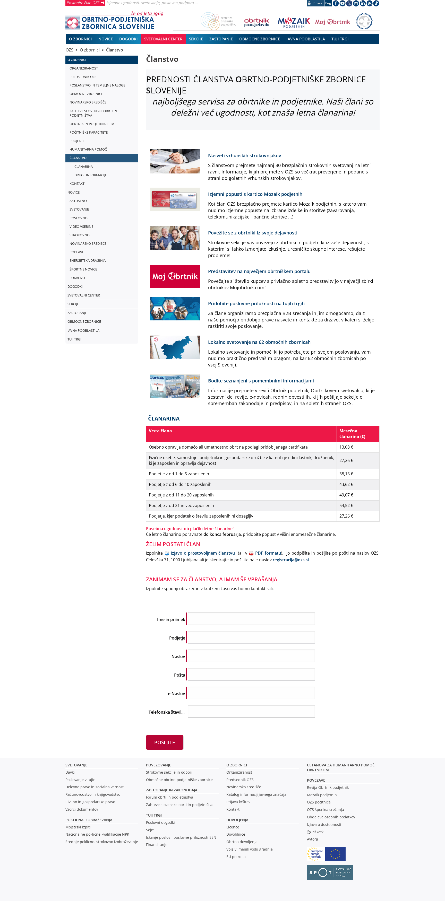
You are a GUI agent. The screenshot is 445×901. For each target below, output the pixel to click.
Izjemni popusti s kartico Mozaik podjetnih (255, 194)
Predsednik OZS (240, 779)
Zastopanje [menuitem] (221, 38)
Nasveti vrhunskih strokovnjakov (244, 155)
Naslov (178, 656)
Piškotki (318, 831)
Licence (232, 827)
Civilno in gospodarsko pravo (90, 801)
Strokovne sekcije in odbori (169, 772)
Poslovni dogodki (160, 822)
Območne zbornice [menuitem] (259, 38)
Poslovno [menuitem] (79, 218)
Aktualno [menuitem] (78, 200)
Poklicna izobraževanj (87, 819)
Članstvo (114, 50)
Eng (328, 3)
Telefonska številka (167, 712)
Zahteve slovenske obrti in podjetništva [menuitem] (93, 113)
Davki (70, 772)
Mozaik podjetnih (322, 794)
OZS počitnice (319, 802)
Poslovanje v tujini (81, 779)
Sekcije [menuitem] (196, 38)
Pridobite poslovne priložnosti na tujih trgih (256, 303)
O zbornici (90, 50)
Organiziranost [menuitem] (84, 68)
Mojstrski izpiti (78, 827)
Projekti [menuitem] (77, 140)
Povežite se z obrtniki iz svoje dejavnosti (252, 232)
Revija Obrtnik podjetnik (328, 787)
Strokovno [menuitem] (80, 235)
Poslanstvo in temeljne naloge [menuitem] (97, 85)
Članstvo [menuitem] (78, 157)
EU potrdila (236, 856)
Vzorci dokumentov (81, 809)
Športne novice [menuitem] (83, 269)
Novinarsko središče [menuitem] (88, 102)
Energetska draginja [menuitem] (88, 260)
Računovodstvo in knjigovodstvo (92, 794)
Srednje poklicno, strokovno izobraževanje (101, 841)
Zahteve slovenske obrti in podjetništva (179, 804)
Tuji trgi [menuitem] (340, 38)
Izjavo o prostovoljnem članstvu (203, 553)
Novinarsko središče (243, 786)
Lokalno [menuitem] (77, 277)
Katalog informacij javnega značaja (256, 794)
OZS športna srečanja (325, 809)
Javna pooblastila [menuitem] (305, 38)
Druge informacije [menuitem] (90, 175)
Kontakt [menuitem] (77, 183)
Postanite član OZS (82, 2)
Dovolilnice (235, 834)
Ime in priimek (171, 619)
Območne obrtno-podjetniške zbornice (179, 779)
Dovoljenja (237, 819)
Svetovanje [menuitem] (79, 209)
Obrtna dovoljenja (242, 841)
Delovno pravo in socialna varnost (94, 786)
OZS (69, 50)
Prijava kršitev (238, 801)
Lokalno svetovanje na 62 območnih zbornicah (259, 342)
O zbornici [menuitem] (80, 38)
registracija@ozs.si (291, 560)
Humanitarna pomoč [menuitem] (88, 149)
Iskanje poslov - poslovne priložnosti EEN (181, 837)
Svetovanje (76, 765)
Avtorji (312, 839)
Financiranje (156, 844)
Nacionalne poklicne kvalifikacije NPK (97, 834)
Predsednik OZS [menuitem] (83, 76)
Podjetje (177, 638)
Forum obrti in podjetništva (169, 797)
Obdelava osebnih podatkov (331, 817)
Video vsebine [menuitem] (81, 226)
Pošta (179, 675)
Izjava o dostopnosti (324, 824)
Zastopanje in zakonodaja (171, 790)
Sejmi (151, 829)
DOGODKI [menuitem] (128, 38)
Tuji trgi (154, 815)
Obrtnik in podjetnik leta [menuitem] (92, 123)
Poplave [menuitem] (77, 252)
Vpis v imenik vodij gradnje (249, 849)
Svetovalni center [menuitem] (163, 38)
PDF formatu (268, 553)
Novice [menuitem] (105, 38)
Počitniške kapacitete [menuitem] (89, 132)
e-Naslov (176, 693)
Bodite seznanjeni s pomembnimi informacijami (261, 380)
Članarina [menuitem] (83, 166)
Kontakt (232, 809)
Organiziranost (239, 772)
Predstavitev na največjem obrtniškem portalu (259, 271)
